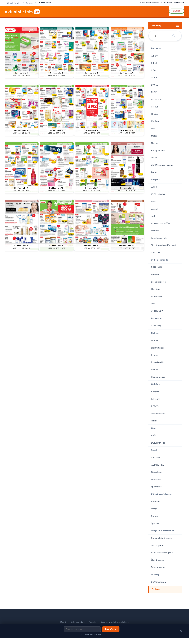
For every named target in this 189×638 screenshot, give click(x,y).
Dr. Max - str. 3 (91, 73)
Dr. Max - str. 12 (126, 188)
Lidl (153, 128)
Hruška (154, 113)
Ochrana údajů (77, 622)
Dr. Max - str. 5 (21, 130)
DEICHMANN (158, 442)
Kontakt (92, 622)
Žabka (154, 172)
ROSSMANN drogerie (162, 552)
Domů (63, 622)
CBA (153, 70)
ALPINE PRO (157, 464)
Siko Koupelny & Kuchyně (163, 245)
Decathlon (156, 472)
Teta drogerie (158, 567)
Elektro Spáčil (157, 347)
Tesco (154, 157)
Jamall (154, 208)
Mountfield (156, 296)
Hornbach (156, 289)
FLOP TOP (156, 99)
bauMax (155, 274)
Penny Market (158, 150)
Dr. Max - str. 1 (21, 73)
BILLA (154, 63)
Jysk (153, 216)
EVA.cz (154, 84)
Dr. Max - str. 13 (21, 245)
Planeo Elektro (158, 376)
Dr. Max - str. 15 (91, 245)
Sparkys (155, 523)
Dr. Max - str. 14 (56, 245)
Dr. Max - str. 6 (56, 130)
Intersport (156, 479)
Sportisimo (156, 486)
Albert (154, 55)
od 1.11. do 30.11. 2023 (21, 75)
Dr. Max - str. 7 (91, 130)
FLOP (154, 92)
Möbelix (155, 230)
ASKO (154, 187)
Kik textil (155, 398)
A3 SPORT (156, 457)
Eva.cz (154, 355)
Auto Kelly (156, 325)
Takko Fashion (158, 413)
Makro (154, 135)
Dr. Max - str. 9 (21, 188)
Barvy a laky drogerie (161, 538)
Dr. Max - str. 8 (126, 130)
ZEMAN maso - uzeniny (163, 164)
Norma (154, 143)
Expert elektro (158, 362)
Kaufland (155, 121)
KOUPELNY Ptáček (160, 223)
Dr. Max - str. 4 (126, 73)
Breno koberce (158, 281)
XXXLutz (155, 252)
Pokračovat (111, 629)
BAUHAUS (156, 267)
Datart (154, 340)
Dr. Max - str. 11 (91, 188)
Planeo (154, 369)
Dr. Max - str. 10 (56, 188)
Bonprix (155, 391)
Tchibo (154, 420)
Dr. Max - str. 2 (56, 73)
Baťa (153, 435)
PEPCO (155, 406)
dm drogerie (157, 545)
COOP (154, 77)
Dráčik (154, 508)
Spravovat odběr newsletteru (115, 622)
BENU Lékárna (158, 581)
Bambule (155, 501)
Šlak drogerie (157, 559)
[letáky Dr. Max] (176, 11)
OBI (153, 303)
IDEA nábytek (158, 194)
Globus (154, 106)
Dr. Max (156, 589)
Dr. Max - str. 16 (126, 245)
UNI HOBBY (157, 310)
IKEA (153, 201)
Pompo (154, 516)
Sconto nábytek (159, 237)
